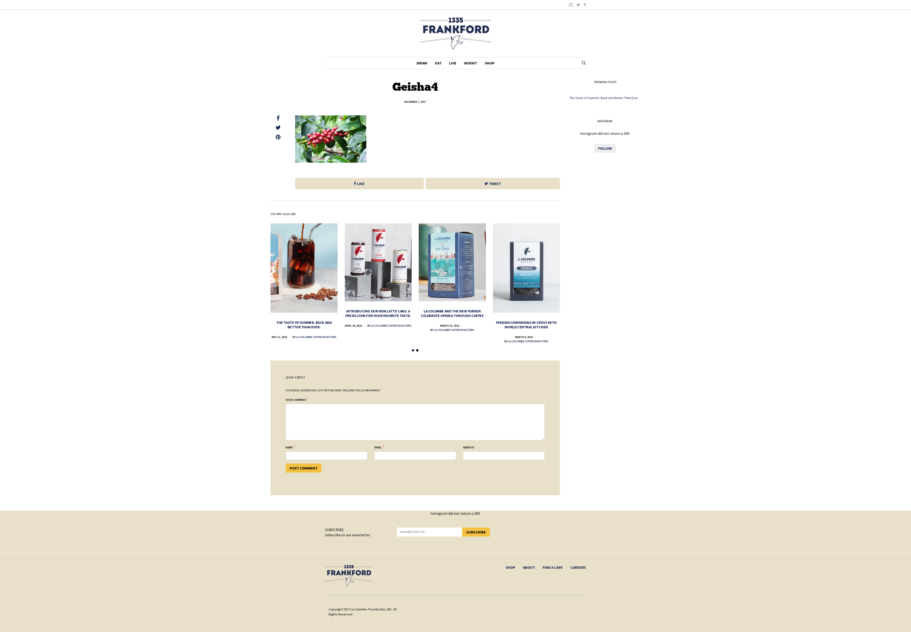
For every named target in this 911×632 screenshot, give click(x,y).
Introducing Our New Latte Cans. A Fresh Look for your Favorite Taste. (378, 313)
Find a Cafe (553, 567)
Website (468, 447)
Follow (605, 148)
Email (378, 447)
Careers (578, 567)
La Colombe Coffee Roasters (316, 337)
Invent (470, 63)
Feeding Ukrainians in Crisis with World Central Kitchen (526, 324)
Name (289, 447)
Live (452, 63)
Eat (438, 63)
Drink (422, 63)
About (529, 567)
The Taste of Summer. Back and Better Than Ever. (304, 324)
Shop (489, 63)
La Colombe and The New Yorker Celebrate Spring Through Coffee (452, 313)
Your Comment (296, 400)
